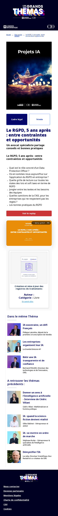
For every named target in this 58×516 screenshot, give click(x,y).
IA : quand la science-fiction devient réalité (35, 418)
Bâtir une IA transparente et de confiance (33, 360)
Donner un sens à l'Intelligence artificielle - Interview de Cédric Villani (37, 397)
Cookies (8, 509)
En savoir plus (27, 301)
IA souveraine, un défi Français (35, 326)
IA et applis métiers (18, 35)
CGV (5, 504)
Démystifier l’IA (31, 452)
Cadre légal (17, 119)
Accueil (8, 34)
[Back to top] (54, 505)
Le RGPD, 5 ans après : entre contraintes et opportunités (35, 35)
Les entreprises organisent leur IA (33, 343)
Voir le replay (29, 213)
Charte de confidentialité (16, 500)
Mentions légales (12, 495)
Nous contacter (11, 486)
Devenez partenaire (14, 491)
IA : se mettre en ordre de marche (36, 434)
